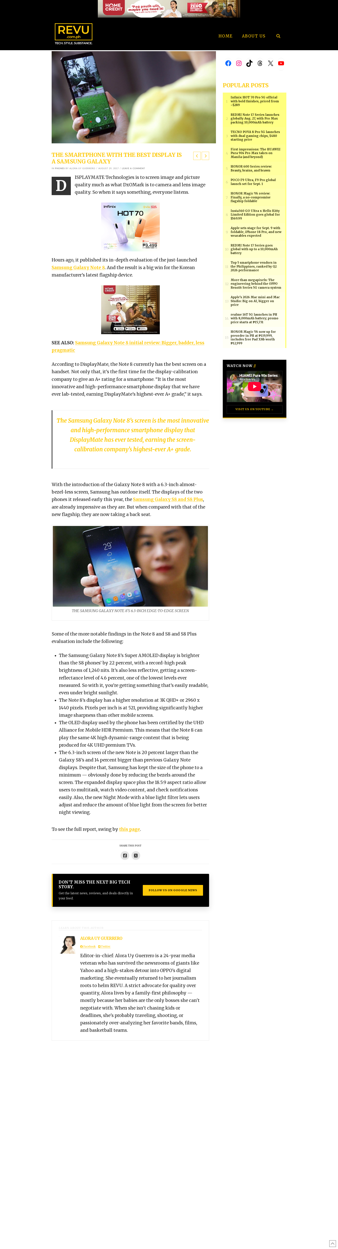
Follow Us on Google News (173, 890)
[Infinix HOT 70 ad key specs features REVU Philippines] (130, 226)
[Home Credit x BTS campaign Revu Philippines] (169, 8)
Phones (60, 168)
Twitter (105, 946)
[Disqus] (130, 1089)
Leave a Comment (133, 168)
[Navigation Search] (278, 25)
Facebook (89, 946)
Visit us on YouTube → (255, 409)
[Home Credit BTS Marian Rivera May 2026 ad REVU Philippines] (130, 309)
